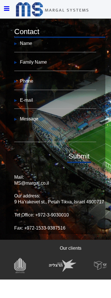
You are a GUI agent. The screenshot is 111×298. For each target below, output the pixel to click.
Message (29, 118)
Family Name (33, 62)
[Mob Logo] (53, 9)
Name (26, 43)
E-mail (26, 100)
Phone (26, 81)
